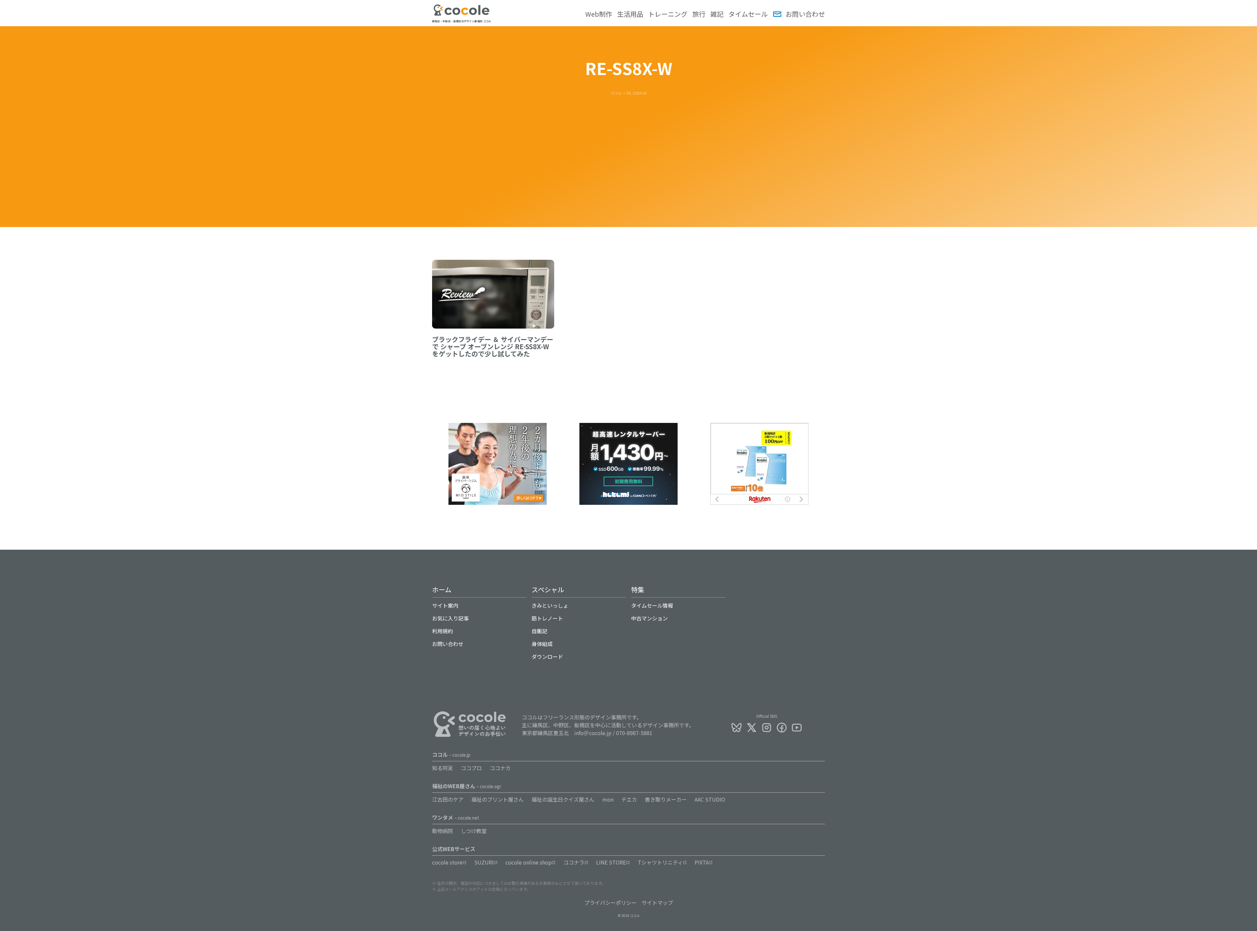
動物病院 (442, 831)
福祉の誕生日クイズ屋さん (563, 799)
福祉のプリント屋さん (497, 799)
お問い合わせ (805, 14)
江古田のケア (448, 799)
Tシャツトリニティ (660, 862)
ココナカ (500, 768)
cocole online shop (528, 862)
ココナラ (573, 862)
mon (607, 799)
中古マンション (649, 618)
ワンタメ (455, 817)
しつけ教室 (474, 831)
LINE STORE (611, 862)
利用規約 (442, 631)
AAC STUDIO (710, 799)
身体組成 (542, 644)
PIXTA (702, 862)
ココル (451, 754)
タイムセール (748, 14)
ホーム (441, 589)
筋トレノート (547, 618)
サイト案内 (445, 605)
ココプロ (471, 768)
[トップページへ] (461, 14)
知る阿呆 (442, 768)
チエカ (629, 799)
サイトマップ (657, 902)
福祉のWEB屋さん (466, 786)
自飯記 (539, 631)
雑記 (716, 14)
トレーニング (667, 14)
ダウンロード (547, 656)
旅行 (698, 14)
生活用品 (630, 14)
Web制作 (598, 14)
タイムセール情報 (652, 605)
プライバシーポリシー (610, 902)
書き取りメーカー (666, 799)
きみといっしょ (550, 605)
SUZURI (484, 862)
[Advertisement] (628, 145)
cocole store (447, 862)
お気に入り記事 (450, 618)
